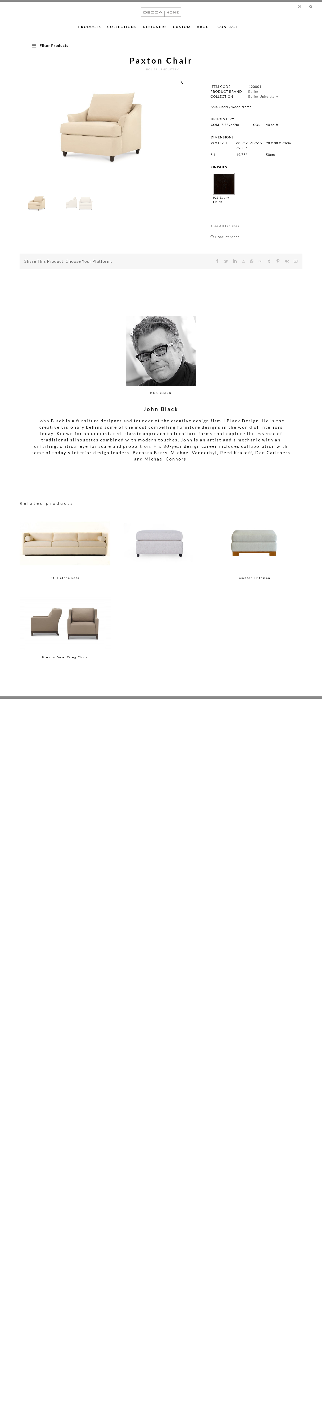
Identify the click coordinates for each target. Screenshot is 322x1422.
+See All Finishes (225, 226)
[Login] (300, 6)
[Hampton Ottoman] (253, 542)
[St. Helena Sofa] (65, 542)
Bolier (253, 91)
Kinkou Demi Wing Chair (65, 657)
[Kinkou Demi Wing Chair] (65, 622)
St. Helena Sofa (65, 578)
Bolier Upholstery (263, 96)
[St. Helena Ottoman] (159, 535)
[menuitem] (301, 6)
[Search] (311, 6)
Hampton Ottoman (253, 578)
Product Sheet (227, 237)
